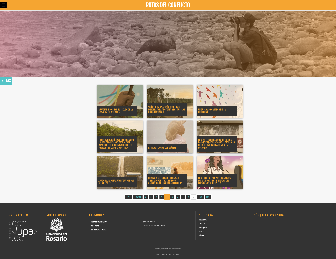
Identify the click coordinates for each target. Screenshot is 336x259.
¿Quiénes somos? (149, 222)
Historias (95, 226)
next (200, 197)
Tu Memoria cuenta (98, 229)
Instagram (203, 228)
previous (138, 197)
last (207, 197)
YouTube (202, 231)
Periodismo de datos (99, 222)
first (128, 197)
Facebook (203, 220)
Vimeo (201, 235)
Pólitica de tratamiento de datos (155, 226)
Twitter (202, 224)
